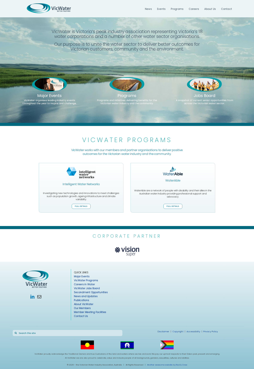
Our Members (82, 308)
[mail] (39, 296)
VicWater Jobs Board (87, 288)
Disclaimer (163, 331)
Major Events (49, 95)
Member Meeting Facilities (90, 312)
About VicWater (83, 304)
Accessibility (193, 331)
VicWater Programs (86, 280)
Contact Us (81, 316)
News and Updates (85, 296)
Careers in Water (84, 284)
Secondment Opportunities (91, 292)
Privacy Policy (210, 331)
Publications (81, 300)
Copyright (177, 331)
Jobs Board (204, 95)
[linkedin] (32, 296)
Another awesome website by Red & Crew (167, 364)
